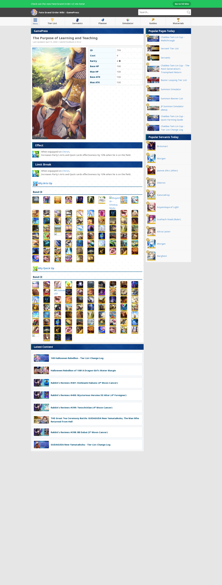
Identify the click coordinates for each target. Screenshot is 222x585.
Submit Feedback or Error (70, 42)
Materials (178, 23)
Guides (153, 23)
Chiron (65, 151)
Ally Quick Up (46, 268)
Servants (77, 23)
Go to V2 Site (182, 3)
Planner (102, 23)
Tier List (52, 23)
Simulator (128, 23)
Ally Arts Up (45, 183)
